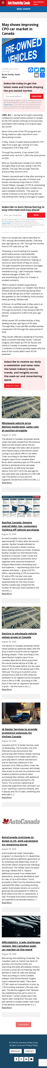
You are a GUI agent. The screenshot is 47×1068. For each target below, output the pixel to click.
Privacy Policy (8, 104)
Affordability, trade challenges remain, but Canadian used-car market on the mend (21, 946)
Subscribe (37, 96)
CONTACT (29, 1051)
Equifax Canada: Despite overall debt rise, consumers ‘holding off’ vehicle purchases (20, 526)
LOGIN (35, 4)
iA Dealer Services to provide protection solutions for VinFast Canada (19, 733)
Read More (7, 483)
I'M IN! (36, 215)
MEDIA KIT (15, 1051)
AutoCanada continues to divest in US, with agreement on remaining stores (20, 841)
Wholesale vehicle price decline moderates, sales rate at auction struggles (20, 426)
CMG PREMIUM (38, 2)
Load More (23, 1025)
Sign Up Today (12, 385)
